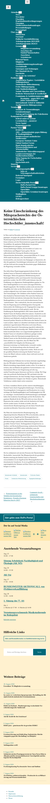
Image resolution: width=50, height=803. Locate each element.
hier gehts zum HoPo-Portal (19, 517)
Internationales (23, 475)
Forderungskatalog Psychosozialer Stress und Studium (22, 766)
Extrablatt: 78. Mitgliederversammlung (17, 686)
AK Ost (7, 575)
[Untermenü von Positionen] (21, 78)
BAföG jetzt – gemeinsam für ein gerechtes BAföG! (21, 725)
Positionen (17, 229)
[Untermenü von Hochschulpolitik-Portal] (37, 182)
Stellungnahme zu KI (11, 745)
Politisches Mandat (35, 475)
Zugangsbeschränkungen (35, 478)
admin (11, 229)
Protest (6, 478)
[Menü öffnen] (27, 2)
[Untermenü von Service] (18, 166)
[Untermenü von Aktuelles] (20, 12)
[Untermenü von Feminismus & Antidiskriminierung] (46, 96)
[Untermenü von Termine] (19, 107)
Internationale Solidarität (11, 475)
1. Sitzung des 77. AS (14, 601)
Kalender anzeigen (10, 619)
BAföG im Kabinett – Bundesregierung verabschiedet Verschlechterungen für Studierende (23, 706)
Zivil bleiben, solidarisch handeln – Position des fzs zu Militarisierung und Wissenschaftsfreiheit (25, 776)
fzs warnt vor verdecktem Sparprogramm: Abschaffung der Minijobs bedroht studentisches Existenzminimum (25, 696)
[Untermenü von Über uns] (20, 32)
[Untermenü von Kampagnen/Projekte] (30, 116)
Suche (40, 652)
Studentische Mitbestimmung (19, 478)
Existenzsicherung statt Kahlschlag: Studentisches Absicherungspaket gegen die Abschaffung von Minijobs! (23, 735)
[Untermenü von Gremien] (24, 46)
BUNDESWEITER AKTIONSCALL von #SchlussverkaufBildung (24, 587)
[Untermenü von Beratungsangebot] (32, 169)
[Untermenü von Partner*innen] (24, 127)
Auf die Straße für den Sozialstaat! (15, 716)
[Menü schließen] (8, 7)
